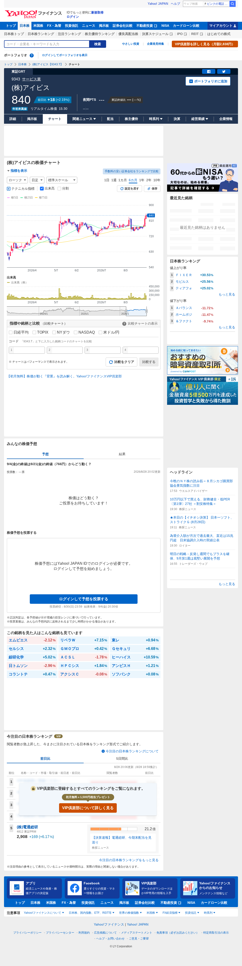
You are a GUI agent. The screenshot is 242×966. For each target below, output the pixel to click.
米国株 (38, 25)
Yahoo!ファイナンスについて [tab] (42, 912)
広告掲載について (105, 932)
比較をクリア (124, 362)
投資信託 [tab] (190, 912)
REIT (195, 34)
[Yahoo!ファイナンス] (34, 12)
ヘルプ (175, 3)
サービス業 (31, 79)
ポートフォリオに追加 (210, 81)
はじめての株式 (218, 34)
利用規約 (84, 932)
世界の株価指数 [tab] (129, 912)
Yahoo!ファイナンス (109, 924)
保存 (154, 188)
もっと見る (227, 294)
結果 (122, 454)
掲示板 (104, 25)
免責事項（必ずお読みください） (177, 932)
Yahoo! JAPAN (158, 3)
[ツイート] (223, 71)
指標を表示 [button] (19, 170)
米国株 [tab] (151, 912)
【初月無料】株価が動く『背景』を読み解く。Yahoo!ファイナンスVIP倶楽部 (64, 376)
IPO (180, 34)
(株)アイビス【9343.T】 (47, 64)
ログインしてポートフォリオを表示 (64, 55)
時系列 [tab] (208, 912)
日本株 (25, 25)
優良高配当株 (128, 34)
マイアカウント (221, 25)
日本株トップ (14, 34)
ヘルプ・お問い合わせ (110, 938)
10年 (156, 180)
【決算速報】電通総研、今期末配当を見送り (121, 840)
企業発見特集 (155, 43)
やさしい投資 (130, 43)
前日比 (45, 758)
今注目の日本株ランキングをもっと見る (129, 860)
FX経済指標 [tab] (170, 912)
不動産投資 (144, 25)
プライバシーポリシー (27, 932)
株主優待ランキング (100, 34)
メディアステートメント (136, 932)
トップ (11, 25)
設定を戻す (132, 188)
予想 (45, 454)
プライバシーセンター (60, 932)
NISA (165, 25)
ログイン (73, 16)
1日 (106, 180)
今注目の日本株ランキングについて (132, 751)
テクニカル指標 (23, 188)
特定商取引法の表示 (216, 932)
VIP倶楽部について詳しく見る (88, 808)
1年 (141, 180)
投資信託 (71, 25)
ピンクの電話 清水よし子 (218, 3)
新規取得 (97, 12)
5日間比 (122, 758)
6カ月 (133, 180)
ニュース (88, 25)
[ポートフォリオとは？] (31, 55)
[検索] (232, 4)
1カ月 (122, 180)
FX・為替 (54, 25)
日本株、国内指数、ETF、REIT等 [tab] (90, 912)
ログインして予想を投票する (83, 599)
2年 (148, 180)
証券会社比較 (123, 25)
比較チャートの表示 (143, 323)
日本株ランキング (41, 34)
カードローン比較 (186, 25)
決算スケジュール (155, 34)
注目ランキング (69, 34)
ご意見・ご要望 (139, 938)
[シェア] (208, 71)
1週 (114, 180)
